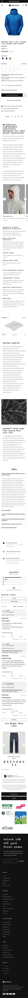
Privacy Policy (6, 947)
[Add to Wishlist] (25, 95)
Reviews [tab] (5, 595)
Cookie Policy (5, 945)
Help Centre (5, 894)
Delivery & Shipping (7, 903)
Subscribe (21, 861)
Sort (15, 606)
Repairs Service (6, 927)
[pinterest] (18, 116)
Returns (4, 906)
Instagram (7, 968)
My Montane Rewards (7, 896)
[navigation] (2, 22)
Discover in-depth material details (10, 89)
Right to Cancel (6, 952)
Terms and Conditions (7, 950)
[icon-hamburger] (2, 5)
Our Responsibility (6, 878)
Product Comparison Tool (8, 908)
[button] (7, 51)
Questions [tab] (13, 595)
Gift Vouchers (5, 901)
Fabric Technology (6, 934)
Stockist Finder (6, 880)
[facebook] (12, 116)
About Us (5, 876)
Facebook (7, 966)
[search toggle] (22, 5)
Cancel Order (5, 911)
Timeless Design (6, 929)
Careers (4, 883)
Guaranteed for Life (7, 922)
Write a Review (16, 602)
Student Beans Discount (8, 899)
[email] (21, 116)
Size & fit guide (24, 63)
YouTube (6, 970)
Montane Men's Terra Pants (14, 756)
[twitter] (15, 116)
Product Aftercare (6, 931)
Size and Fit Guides (7, 924)
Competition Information (8, 957)
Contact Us (5, 913)
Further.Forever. (14, 794)
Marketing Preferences (7, 954)
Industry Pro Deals (6, 885)
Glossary (14, 798)
